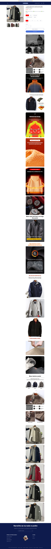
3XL (28, 22)
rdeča (35, 17)
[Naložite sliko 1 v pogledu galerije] (9, 25)
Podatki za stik (41, 547)
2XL (41, 20)
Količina (27, 24)
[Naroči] (32, 531)
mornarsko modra (30, 17)
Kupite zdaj (35, 31)
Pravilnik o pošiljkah (35, 547)
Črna (28, 15)
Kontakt (34, 538)
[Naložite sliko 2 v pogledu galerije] (13, 25)
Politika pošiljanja (9, 539)
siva (31, 15)
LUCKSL (11, 547)
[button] (8, 3)
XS (27, 20)
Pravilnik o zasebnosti (25, 547)
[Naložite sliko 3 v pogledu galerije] (17, 25)
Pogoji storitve (31, 547)
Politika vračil (8, 538)
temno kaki (36, 15)
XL (38, 20)
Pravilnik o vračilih (20, 547)
